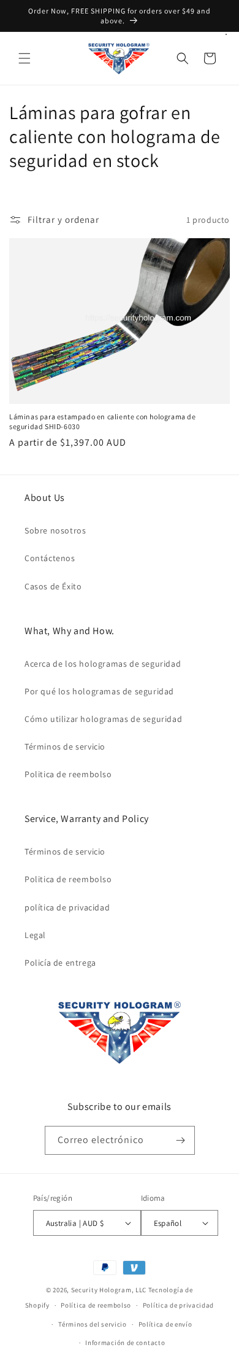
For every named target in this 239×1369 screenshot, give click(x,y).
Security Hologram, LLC (108, 1290)
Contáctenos (50, 558)
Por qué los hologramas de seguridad (99, 691)
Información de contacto (125, 1342)
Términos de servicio (65, 746)
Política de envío (165, 1324)
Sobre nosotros (55, 530)
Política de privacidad (178, 1305)
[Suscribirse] (180, 1140)
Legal (35, 934)
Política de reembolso (96, 1305)
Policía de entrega (60, 962)
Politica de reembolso (68, 774)
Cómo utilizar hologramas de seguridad (103, 718)
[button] (24, 58)
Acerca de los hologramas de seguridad (103, 663)
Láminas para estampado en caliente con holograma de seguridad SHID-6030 (102, 421)
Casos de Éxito (53, 586)
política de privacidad (67, 907)
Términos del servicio (92, 1324)
